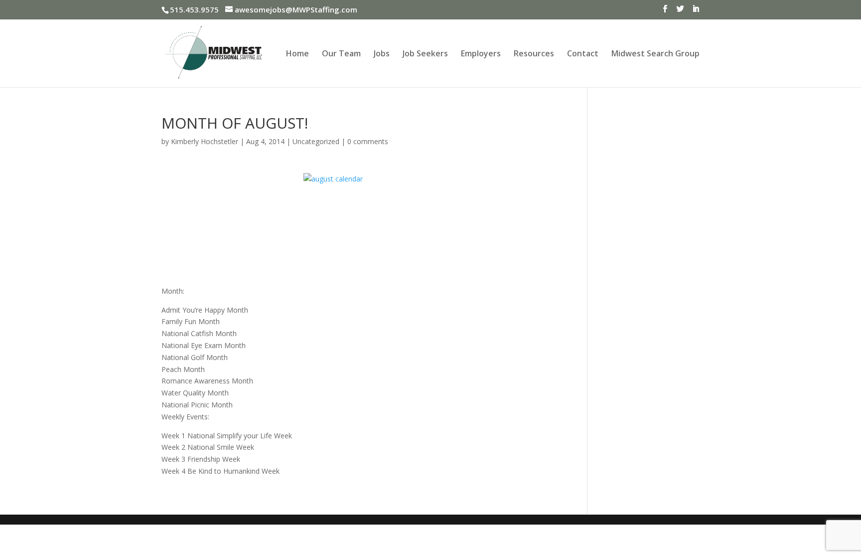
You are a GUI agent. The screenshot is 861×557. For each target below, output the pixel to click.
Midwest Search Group (655, 54)
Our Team (341, 54)
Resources (534, 54)
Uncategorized (315, 141)
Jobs (382, 54)
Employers (481, 54)
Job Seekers (425, 54)
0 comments (367, 141)
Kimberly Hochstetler (204, 141)
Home (297, 54)
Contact (582, 54)
